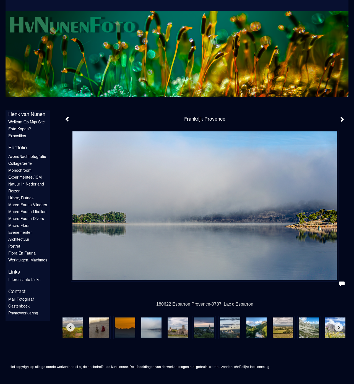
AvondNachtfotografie (27, 156)
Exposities (17, 135)
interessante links (24, 279)
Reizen (14, 191)
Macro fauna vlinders (27, 204)
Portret (14, 246)
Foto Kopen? (19, 128)
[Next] (339, 327)
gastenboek (19, 306)
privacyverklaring (23, 313)
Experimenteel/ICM (25, 177)
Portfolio (17, 147)
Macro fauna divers (26, 218)
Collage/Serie (20, 163)
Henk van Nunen (26, 113)
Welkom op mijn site (26, 122)
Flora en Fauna (22, 253)
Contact (16, 291)
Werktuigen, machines (27, 260)
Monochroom (20, 170)
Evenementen (20, 232)
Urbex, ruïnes (20, 197)
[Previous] (70, 327)
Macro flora (19, 225)
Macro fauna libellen (27, 211)
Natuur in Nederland (26, 184)
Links (14, 271)
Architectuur (18, 239)
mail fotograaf (21, 299)
